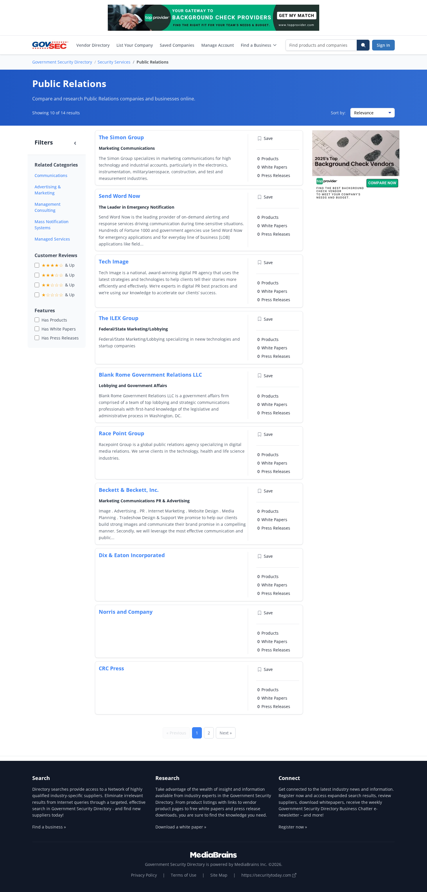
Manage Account (217, 45)
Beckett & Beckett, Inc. (129, 489)
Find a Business (256, 45)
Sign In (383, 45)
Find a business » (49, 827)
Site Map (218, 875)
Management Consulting (47, 207)
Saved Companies (177, 45)
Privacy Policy (144, 875)
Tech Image (114, 261)
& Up (58, 265)
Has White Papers (59, 329)
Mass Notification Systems (52, 224)
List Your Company (134, 45)
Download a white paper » (180, 827)
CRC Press (111, 668)
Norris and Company (125, 611)
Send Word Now (119, 195)
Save (268, 138)
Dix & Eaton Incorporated (132, 555)
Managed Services (52, 239)
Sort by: (338, 112)
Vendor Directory (93, 45)
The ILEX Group (118, 318)
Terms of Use (183, 875)
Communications (51, 175)
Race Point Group (121, 433)
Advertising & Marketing (48, 190)
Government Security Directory (62, 62)
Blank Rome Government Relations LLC (150, 374)
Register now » (293, 827)
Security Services (114, 62)
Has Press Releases (60, 338)
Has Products (54, 320)
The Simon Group (121, 137)
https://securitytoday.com (266, 875)
